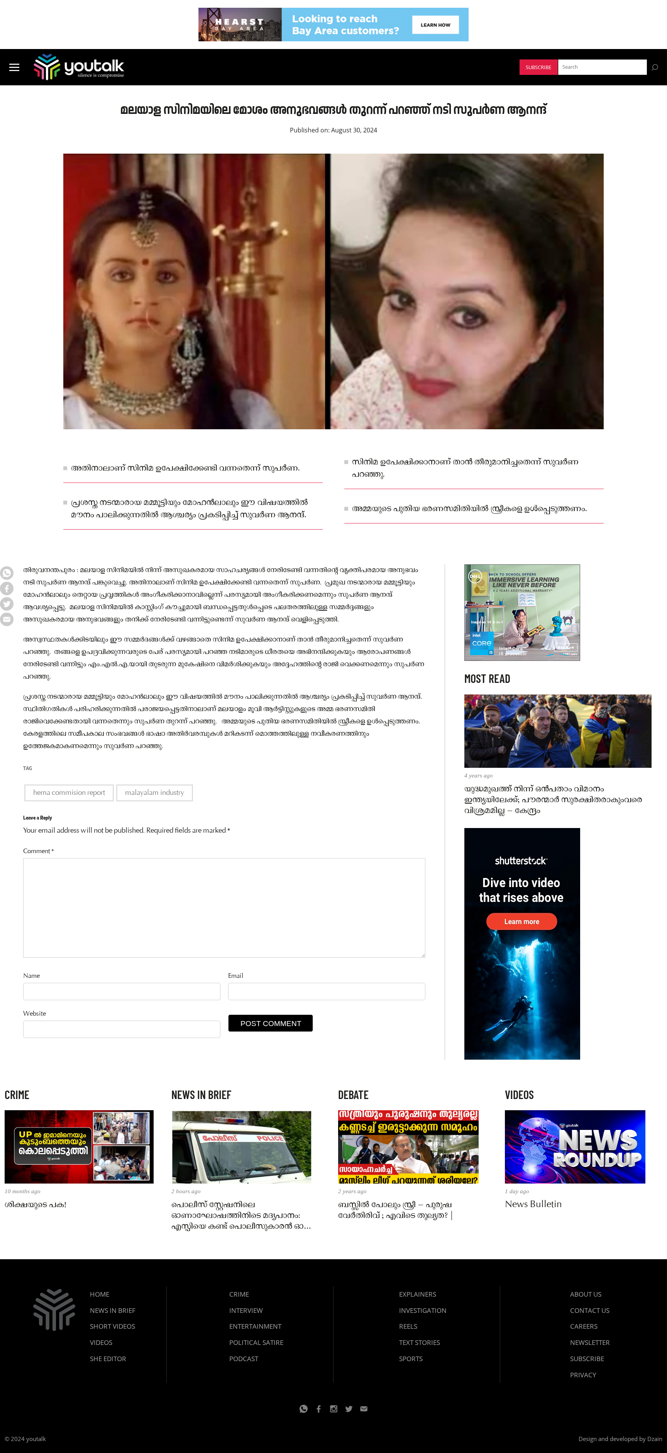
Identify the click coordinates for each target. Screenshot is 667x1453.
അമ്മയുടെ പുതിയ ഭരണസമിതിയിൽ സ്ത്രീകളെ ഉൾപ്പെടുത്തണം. (469, 509)
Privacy (583, 1374)
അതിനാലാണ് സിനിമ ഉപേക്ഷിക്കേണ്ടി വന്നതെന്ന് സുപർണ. (185, 468)
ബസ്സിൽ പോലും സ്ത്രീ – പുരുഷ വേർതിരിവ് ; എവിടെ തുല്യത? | (395, 1210)
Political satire (256, 1342)
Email (236, 976)
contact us (589, 1310)
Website (34, 1014)
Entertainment (255, 1326)
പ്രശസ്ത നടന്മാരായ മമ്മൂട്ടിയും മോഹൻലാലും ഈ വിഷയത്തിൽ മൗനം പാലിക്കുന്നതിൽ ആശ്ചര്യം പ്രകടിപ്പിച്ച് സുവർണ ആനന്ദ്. (189, 509)
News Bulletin (533, 1205)
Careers (584, 1326)
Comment (38, 851)
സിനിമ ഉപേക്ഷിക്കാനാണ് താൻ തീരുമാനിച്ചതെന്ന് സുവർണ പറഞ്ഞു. (465, 468)
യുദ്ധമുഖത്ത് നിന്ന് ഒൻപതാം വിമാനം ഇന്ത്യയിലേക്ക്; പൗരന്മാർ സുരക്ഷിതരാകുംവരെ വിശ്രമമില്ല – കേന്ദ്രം (553, 800)
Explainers (417, 1294)
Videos (101, 1342)
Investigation (423, 1310)
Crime (239, 1294)
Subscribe (538, 67)
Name (31, 976)
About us (585, 1294)
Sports (411, 1358)
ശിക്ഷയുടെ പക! (35, 1205)
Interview (246, 1310)
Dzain (654, 1439)
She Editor (108, 1358)
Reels (408, 1326)
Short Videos (112, 1326)
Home (99, 1294)
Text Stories (419, 1342)
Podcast (243, 1358)
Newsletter (590, 1342)
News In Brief (112, 1310)
